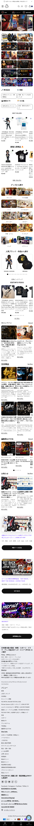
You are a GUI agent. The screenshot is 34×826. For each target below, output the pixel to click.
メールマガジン (5, 737)
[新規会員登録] (22, 6)
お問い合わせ (5, 754)
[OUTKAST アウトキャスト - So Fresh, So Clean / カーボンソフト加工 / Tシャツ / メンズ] (22, 156)
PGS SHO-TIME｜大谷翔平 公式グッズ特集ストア (14, 712)
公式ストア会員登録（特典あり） (10, 735)
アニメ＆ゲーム (5, 723)
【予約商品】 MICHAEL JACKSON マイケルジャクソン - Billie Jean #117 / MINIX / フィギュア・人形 (8, 135)
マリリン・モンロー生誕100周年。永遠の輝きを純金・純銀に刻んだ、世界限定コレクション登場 (9, 385)
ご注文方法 (4, 740)
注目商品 (3, 696)
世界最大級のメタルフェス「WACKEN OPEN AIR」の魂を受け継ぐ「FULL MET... (9, 343)
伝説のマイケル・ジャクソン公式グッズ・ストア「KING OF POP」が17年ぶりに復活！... (9, 494)
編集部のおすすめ (6, 728)
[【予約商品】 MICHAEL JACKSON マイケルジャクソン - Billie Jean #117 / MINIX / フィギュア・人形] (8, 123)
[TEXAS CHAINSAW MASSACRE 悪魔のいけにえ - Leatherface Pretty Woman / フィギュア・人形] (8, 156)
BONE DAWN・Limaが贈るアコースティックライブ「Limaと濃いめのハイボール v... (8, 462)
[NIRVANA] (25, 262)
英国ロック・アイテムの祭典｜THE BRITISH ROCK (15, 710)
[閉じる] (32, 1)
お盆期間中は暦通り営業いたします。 (25, 492)
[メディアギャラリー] (9, 37)
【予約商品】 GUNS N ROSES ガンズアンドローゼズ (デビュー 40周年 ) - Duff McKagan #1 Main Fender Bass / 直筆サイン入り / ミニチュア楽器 (8, 305)
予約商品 (3, 726)
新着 (2, 691)
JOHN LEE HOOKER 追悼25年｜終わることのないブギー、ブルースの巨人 (25, 419)
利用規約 (3, 756)
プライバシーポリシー (7, 770)
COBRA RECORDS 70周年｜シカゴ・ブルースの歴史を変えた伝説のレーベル (9, 419)
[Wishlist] (26, 6)
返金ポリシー (5, 759)
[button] (2, 6)
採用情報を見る (17, 636)
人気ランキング (5, 693)
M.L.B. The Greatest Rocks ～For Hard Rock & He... (23, 461)
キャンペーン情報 (6, 699)
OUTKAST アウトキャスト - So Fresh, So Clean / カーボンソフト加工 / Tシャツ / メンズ (21, 167)
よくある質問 (5, 751)
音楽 (2, 715)
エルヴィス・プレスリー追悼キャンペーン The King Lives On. (25, 343)
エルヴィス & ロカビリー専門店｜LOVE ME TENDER (15, 707)
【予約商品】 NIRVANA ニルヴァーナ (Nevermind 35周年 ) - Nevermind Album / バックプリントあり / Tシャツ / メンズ (21, 136)
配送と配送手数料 (6, 743)
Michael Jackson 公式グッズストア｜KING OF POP (15, 704)
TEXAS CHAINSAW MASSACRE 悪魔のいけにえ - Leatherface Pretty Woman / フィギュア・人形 (7, 168)
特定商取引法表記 (6, 764)
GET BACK (17, 591)
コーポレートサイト (9, 810)
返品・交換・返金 (6, 748)
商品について (5, 772)
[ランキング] (13, 12)
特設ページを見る (17, 547)
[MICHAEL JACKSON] (9, 262)
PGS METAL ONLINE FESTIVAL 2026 (11, 701)
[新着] (2, 12)
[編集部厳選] (23, 12)
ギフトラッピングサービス (8, 745)
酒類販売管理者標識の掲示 (8, 767)
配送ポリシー (5, 762)
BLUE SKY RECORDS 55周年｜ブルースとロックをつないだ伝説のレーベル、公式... (25, 385)
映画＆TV (3, 720)
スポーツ (3, 718)
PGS (14, 816)
